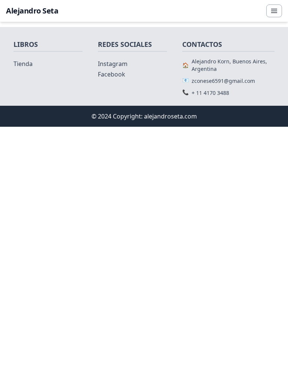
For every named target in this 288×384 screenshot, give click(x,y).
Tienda (23, 64)
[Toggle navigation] (274, 10)
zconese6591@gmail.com (223, 80)
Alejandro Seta (32, 11)
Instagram (113, 64)
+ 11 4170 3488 (210, 92)
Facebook (111, 74)
